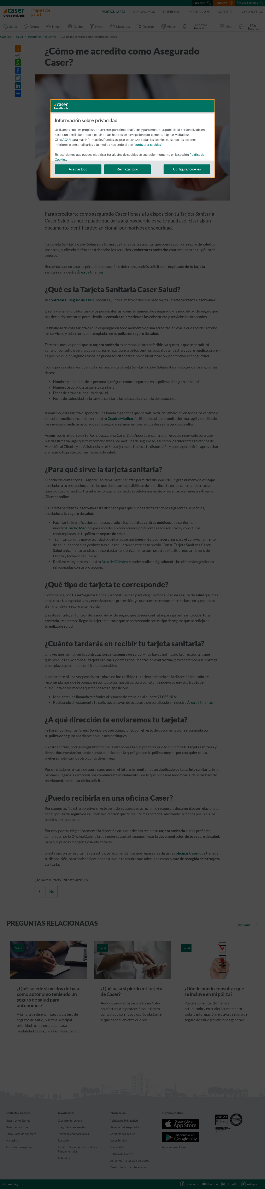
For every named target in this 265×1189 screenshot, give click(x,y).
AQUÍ (66, 139)
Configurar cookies (187, 169)
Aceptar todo (78, 169)
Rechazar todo (127, 169)
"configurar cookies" (148, 144)
